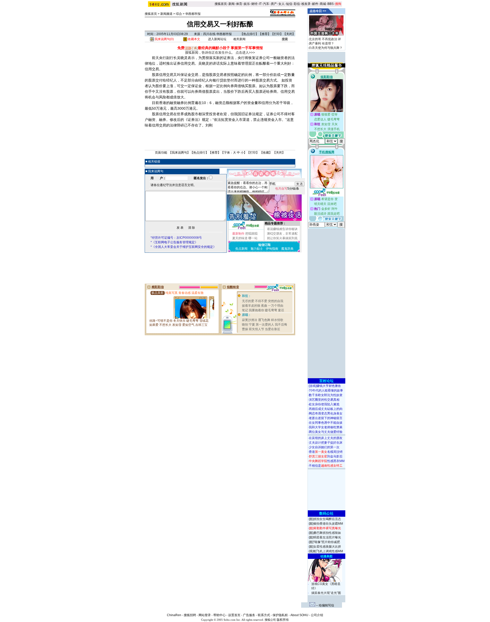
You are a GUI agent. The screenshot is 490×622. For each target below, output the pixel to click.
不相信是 (325, 465)
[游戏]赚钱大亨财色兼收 (325, 386)
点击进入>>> (245, 52)
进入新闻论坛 (217, 39)
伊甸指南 (272, 248)
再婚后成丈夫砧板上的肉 (325, 409)
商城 (323, 4)
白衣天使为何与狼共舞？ (325, 48)
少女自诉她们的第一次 (324, 447)
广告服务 (249, 615)
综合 (179, 14)
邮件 (315, 4)
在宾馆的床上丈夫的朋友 (325, 438)
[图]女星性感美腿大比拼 (325, 546)
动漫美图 (326, 556)
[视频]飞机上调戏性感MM (326, 551)
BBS (330, 4)
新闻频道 (166, 14)
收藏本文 (193, 39)
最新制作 (238, 233)
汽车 (266, 4)
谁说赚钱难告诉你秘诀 (282, 229)
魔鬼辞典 (287, 248)
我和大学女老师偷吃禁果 (325, 427)
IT (260, 4)
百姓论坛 (326, 381)
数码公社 (326, 513)
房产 (274, 4)
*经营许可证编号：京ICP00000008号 (176, 237)
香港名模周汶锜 (325, 452)
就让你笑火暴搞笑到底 (282, 238)
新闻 (231, 4)
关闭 (289, 34)
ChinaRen (174, 615)
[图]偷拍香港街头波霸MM (326, 523)
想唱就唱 (251, 233)
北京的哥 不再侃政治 (323, 39)
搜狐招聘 (190, 615)
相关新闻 (239, 39)
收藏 (266, 152)
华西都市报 (193, 14)
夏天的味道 (240, 238)
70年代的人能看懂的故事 (326, 390)
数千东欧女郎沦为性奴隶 (325, 395)
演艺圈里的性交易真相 (324, 399)
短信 (289, 4)
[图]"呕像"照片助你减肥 (324, 542)
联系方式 (264, 615)
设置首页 (234, 615)
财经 (254, 4)
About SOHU (299, 615)
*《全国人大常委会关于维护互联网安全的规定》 (183, 247)
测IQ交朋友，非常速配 (282, 233)
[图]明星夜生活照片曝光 (325, 537)
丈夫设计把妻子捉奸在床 (325, 442)
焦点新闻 (241, 248)
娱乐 (247, 4)
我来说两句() (164, 39)
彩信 (297, 4)
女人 (281, 4)
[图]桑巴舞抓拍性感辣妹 (325, 533)
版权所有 (283, 619)
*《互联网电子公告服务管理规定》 (174, 242)
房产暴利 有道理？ (321, 43)
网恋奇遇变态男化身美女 (325, 413)
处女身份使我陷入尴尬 (324, 404)
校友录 (306, 4)
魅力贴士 (257, 248)
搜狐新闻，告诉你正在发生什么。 (210, 52)
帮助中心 (219, 615)
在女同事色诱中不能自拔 (325, 422)
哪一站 (253, 238)
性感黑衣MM (327, 461)
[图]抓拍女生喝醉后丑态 (325, 519)
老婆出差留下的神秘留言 (325, 418)
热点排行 (249, 34)
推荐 (265, 34)
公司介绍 (317, 615)
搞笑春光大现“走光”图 (326, 593)
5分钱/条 (287, 188)
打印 (277, 34)
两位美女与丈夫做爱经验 (325, 432)
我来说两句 (179, 152)
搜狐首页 (221, 4)
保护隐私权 (280, 615)
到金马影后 (325, 456)
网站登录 (205, 615)
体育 (239, 4)
